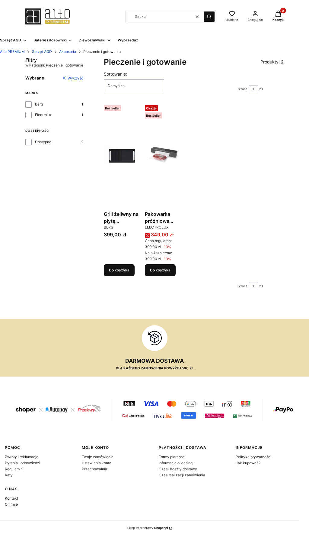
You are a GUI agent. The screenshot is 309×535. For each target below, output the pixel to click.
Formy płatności (172, 457)
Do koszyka (119, 270)
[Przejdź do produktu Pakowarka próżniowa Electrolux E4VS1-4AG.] (163, 156)
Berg (39, 104)
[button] (209, 16)
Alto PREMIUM (12, 51)
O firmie (11, 504)
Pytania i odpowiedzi (22, 463)
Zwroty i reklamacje (21, 457)
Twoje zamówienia (97, 457)
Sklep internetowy (147, 528)
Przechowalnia (94, 469)
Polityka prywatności (253, 457)
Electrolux (43, 114)
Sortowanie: (115, 73)
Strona (242, 89)
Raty (9, 475)
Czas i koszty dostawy (178, 469)
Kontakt (11, 498)
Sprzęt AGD (42, 51)
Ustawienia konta (96, 463)
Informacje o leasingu (177, 463)
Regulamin (14, 469)
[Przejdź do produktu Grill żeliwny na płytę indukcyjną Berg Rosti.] (122, 156)
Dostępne (43, 142)
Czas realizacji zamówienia (182, 475)
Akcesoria (67, 51)
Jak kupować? (248, 463)
